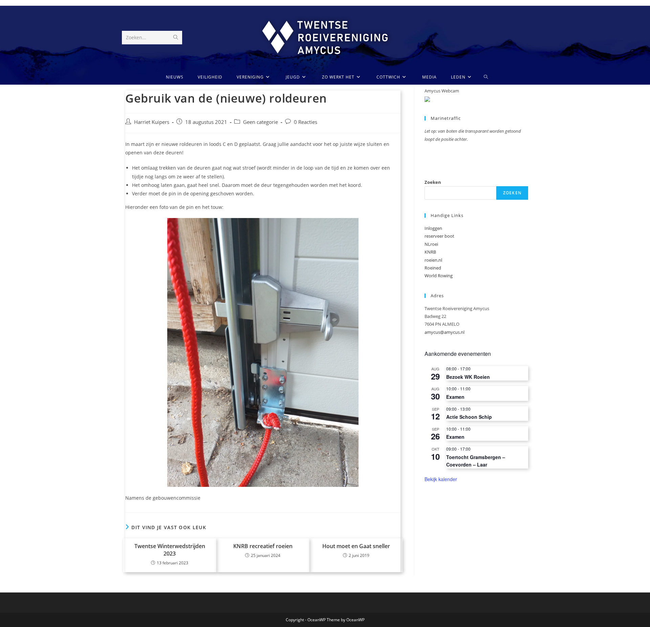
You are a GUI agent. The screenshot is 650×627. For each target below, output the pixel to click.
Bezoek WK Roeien (468, 376)
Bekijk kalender (441, 479)
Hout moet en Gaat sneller (356, 546)
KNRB (430, 252)
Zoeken (433, 182)
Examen (455, 396)
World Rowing (439, 276)
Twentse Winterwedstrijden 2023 (169, 549)
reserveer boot (439, 236)
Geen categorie (260, 122)
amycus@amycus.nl (444, 332)
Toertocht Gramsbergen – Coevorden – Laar (475, 461)
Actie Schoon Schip (469, 416)
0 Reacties (305, 122)
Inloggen (433, 228)
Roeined (433, 268)
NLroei (431, 244)
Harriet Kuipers (151, 122)
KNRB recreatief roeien (262, 546)
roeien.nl (433, 260)
